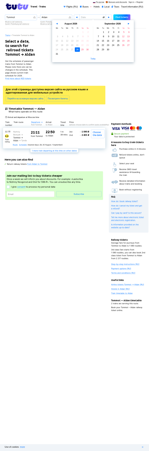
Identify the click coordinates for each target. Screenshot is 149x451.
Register (139, 2)
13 (72, 41)
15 (82, 41)
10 (57, 41)
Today (93, 59)
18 (62, 45)
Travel (34, 6)
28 (77, 49)
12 (67, 41)
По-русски (100, 2)
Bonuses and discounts (118, 2)
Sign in (131, 2)
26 (67, 49)
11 (62, 41)
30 (87, 49)
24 (57, 49)
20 (72, 45)
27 (72, 49)
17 (57, 45)
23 (87, 45)
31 (57, 54)
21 (77, 45)
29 (82, 49)
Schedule (23, 145)
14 (77, 41)
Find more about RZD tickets (18, 78)
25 (62, 49)
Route (15, 145)
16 (87, 41)
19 (67, 45)
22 (82, 45)
